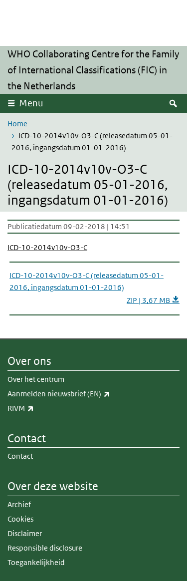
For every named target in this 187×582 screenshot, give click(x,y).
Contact (20, 456)
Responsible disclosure (44, 548)
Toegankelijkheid (36, 562)
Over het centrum (35, 379)
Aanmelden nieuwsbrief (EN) (80, 393)
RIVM (42, 408)
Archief (19, 504)
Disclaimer (24, 533)
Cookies (20, 519)
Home (17, 123)
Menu (31, 103)
